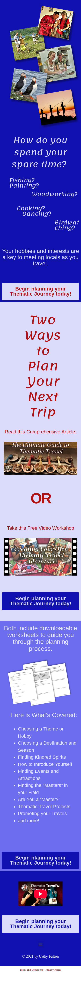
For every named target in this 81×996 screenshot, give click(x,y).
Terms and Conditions (31, 969)
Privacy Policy (53, 969)
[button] (40, 944)
